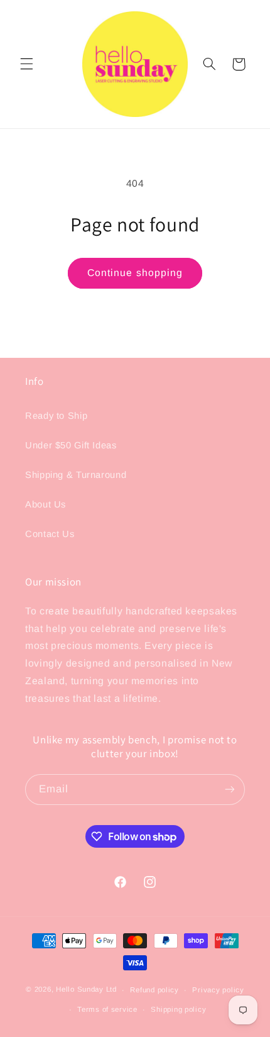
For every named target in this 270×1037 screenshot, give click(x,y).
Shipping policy (178, 1009)
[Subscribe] (229, 789)
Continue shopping (135, 272)
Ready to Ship (56, 416)
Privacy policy (218, 990)
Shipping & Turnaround (75, 475)
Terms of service (107, 1009)
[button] (26, 64)
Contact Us (49, 534)
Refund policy (154, 990)
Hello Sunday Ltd (86, 990)
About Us (45, 504)
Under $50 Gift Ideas (71, 445)
